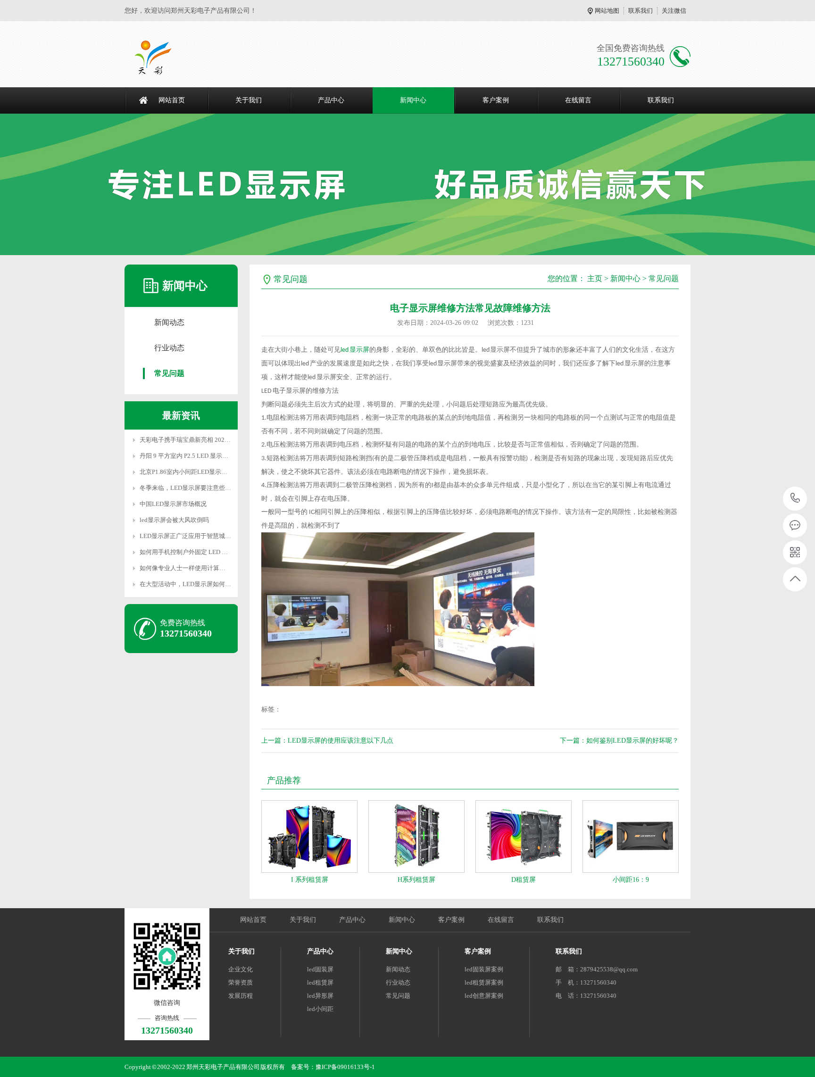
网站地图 (607, 10)
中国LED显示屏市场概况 (173, 503)
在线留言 (578, 100)
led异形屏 (320, 995)
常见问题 (169, 373)
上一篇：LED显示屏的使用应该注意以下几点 (327, 740)
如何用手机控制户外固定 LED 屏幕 (187, 551)
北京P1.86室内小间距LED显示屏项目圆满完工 (202, 471)
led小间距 (320, 1008)
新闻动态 (169, 322)
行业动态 (169, 348)
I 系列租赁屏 (309, 879)
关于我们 (248, 100)
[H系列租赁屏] (416, 836)
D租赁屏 (523, 879)
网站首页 (171, 100)
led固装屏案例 (484, 969)
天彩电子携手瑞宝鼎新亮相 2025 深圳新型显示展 (206, 439)
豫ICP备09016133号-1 (345, 1066)
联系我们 (640, 10)
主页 (594, 278)
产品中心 (331, 100)
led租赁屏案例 (484, 982)
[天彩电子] (163, 56)
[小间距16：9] (630, 836)
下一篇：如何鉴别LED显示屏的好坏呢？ (619, 740)
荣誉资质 (240, 982)
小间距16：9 (631, 879)
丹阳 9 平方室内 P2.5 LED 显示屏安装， (193, 455)
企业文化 (240, 969)
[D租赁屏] (523, 836)
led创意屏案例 (484, 995)
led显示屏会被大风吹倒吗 (174, 519)
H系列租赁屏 (416, 879)
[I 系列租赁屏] (309, 836)
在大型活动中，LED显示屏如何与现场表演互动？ (207, 584)
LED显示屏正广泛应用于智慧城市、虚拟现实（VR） (211, 535)
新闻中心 (413, 100)
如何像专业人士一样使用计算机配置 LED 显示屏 (205, 568)
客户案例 (495, 100)
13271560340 (795, 498)
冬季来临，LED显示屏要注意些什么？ (191, 487)
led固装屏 (320, 969)
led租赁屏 (320, 982)
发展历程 (240, 995)
